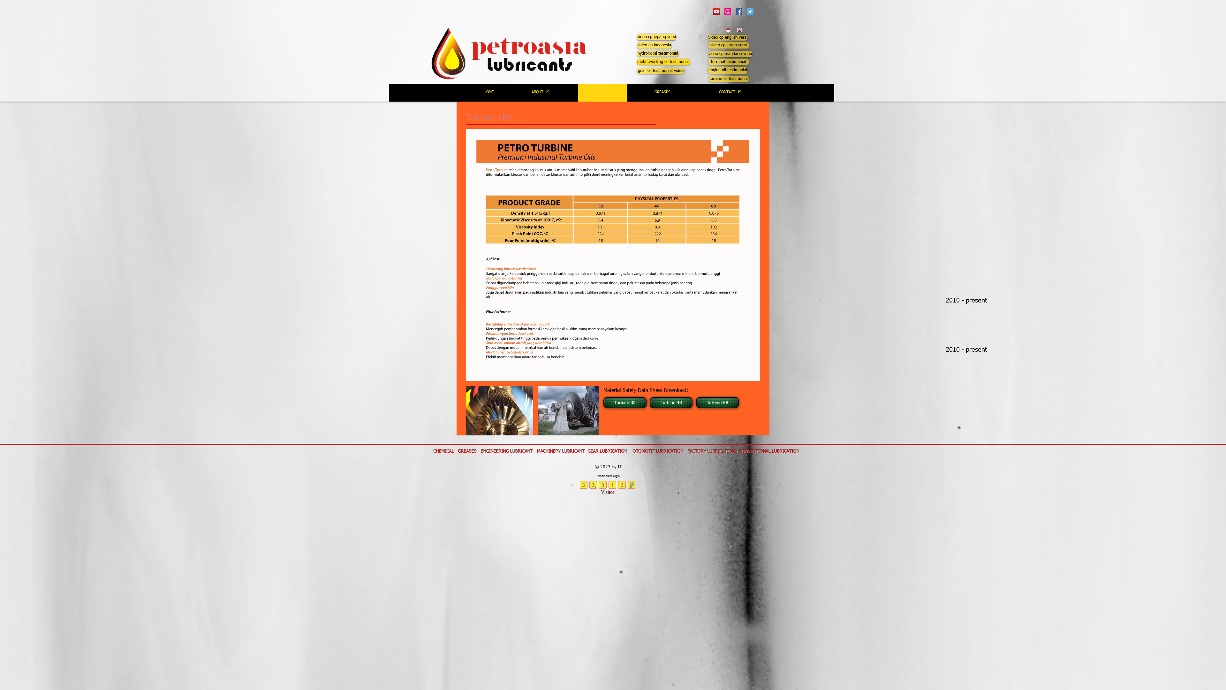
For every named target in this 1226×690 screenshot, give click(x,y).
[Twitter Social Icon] (750, 11)
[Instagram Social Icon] (727, 11)
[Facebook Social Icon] (739, 11)
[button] (656, 37)
